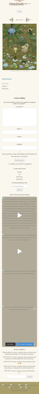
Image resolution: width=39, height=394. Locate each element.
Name (19, 129)
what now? (5, 88)
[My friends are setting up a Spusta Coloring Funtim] (19, 251)
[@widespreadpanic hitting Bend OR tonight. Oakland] (19, 287)
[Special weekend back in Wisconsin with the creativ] (19, 215)
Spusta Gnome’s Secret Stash (19, 390)
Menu (19, 11)
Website (19, 144)
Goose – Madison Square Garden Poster (24, 352)
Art (19, 174)
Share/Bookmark (7, 79)
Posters (19, 172)
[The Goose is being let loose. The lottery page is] (19, 323)
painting (4, 86)
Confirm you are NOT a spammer (20, 164)
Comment (19, 107)
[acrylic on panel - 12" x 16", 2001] (19, 47)
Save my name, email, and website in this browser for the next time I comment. (19, 155)
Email (19, 137)
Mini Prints (19, 177)
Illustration (19, 179)
